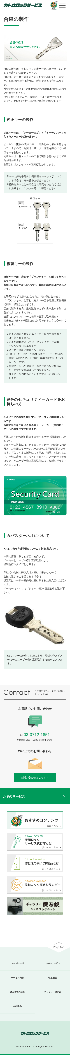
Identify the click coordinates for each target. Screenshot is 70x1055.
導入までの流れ (17, 992)
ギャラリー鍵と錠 (52, 992)
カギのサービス (52, 963)
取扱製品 (52, 977)
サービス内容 (17, 977)
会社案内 (17, 1006)
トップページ (17, 963)
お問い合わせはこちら (33, 777)
